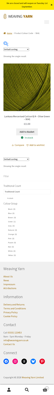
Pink (11, 238)
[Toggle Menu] (46, 22)
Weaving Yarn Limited (33, 377)
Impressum (9, 284)
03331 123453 (15, 332)
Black (11, 209)
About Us (8, 276)
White (11, 251)
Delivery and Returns (14, 304)
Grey (11, 226)
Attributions (9, 288)
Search (27, 390)
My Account (9, 390)
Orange (12, 234)
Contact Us (9, 344)
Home (9, 33)
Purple (12, 242)
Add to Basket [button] (27, 131)
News (6, 280)
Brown (12, 217)
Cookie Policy (10, 316)
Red (11, 247)
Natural (12, 230)
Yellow (12, 255)
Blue (11, 213)
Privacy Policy (10, 312)
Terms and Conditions (14, 308)
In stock (10, 198)
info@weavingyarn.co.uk (15, 340)
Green (12, 221)
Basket (41, 387)
